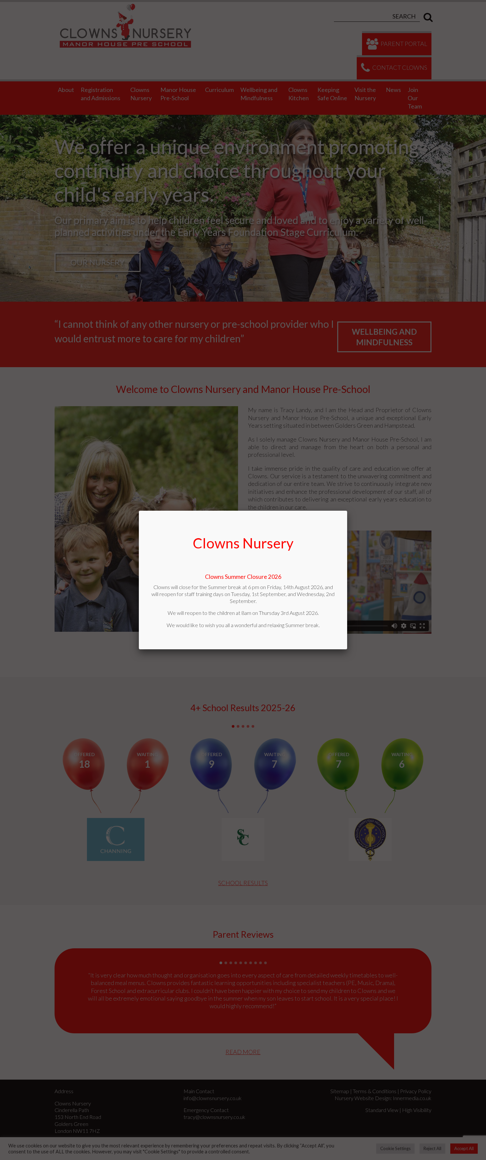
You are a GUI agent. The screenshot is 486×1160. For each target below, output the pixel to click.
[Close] (347, 511)
